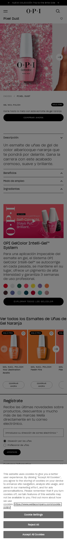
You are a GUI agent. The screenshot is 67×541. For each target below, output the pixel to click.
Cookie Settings (33, 514)
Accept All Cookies (33, 534)
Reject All (33, 524)
